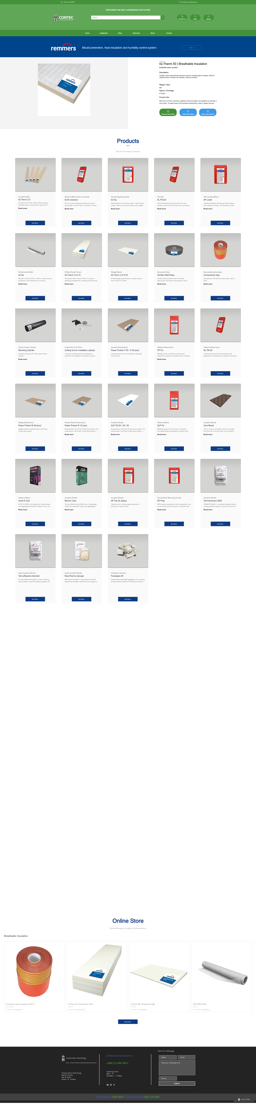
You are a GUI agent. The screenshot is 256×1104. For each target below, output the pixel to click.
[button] (104, 33)
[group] (128, 976)
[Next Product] (255, 976)
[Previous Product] (1, 976)
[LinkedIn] (108, 1085)
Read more (163, 106)
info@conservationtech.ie (119, 1056)
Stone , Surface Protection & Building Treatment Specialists (81, 1062)
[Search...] (162, 17)
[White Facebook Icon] (114, 1085)
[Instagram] (111, 1085)
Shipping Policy (18, 1009)
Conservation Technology (76, 1058)
